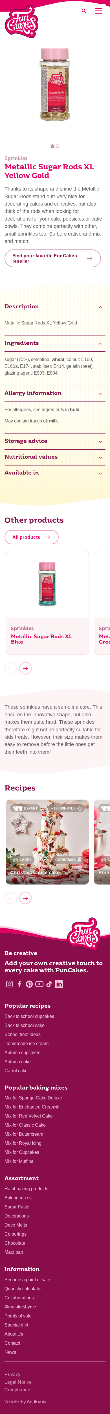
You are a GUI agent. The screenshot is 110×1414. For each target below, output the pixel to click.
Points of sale (18, 1315)
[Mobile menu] (98, 11)
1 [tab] (52, 146)
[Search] (83, 11)
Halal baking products (26, 1188)
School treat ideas (23, 1034)
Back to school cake (25, 1025)
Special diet (16, 1325)
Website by (26, 1402)
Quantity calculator (23, 1288)
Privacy (13, 1374)
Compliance (17, 1389)
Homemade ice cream (27, 1043)
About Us (14, 1334)
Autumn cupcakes (22, 1052)
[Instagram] (9, 984)
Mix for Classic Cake (25, 1125)
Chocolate (15, 1243)
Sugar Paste (17, 1206)
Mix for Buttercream (24, 1134)
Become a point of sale (27, 1279)
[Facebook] (19, 984)
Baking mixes (18, 1197)
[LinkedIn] (59, 984)
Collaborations (19, 1297)
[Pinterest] (29, 984)
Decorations (17, 1216)
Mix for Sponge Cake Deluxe (33, 1097)
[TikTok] (49, 984)
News (10, 1352)
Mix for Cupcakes (22, 1152)
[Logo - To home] (84, 935)
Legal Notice (18, 1382)
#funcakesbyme (20, 1306)
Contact (12, 1343)
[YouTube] (39, 984)
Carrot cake (16, 1070)
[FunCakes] (22, 21)
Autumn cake (18, 1061)
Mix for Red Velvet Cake (29, 1116)
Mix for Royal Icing (23, 1143)
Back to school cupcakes (29, 1016)
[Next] (25, 668)
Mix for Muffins (19, 1161)
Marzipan (14, 1252)
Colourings (16, 1234)
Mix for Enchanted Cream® (32, 1107)
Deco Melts (16, 1225)
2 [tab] (57, 146)
